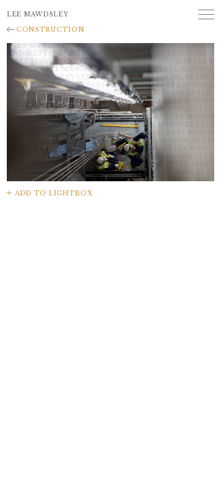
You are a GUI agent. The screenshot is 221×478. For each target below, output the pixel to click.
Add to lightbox (53, 193)
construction (50, 29)
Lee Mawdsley (37, 14)
